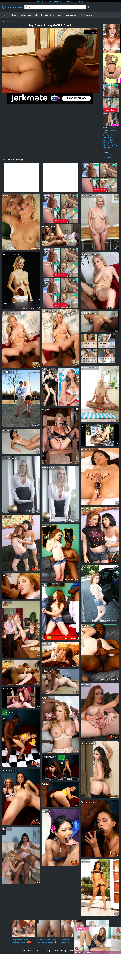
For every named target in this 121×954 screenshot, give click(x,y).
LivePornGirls (108, 157)
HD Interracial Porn (110, 145)
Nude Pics (48, 1)
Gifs (36, 15)
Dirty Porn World (109, 135)
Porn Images (107, 147)
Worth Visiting (86, 15)
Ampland (70, 1)
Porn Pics (39, 1)
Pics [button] (14, 15)
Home (6, 15)
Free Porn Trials (8, 21)
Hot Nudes (80, 1)
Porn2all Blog (47, 15)
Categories (26, 15)
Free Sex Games (109, 155)
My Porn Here (108, 140)
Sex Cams (19, 21)
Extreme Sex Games (67, 15)
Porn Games (107, 137)
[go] (88, 7)
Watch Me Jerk (59, 1)
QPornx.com (12, 7)
